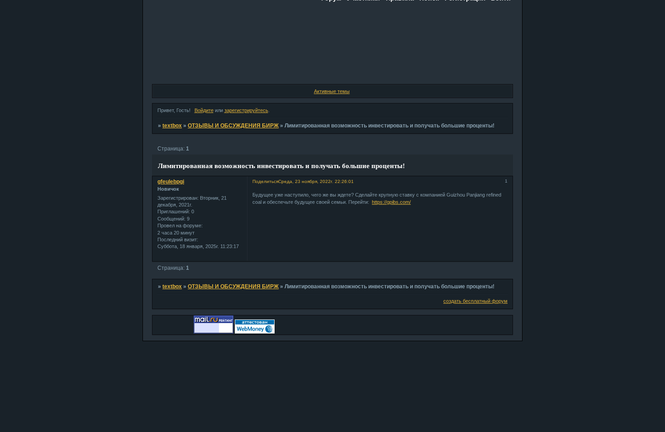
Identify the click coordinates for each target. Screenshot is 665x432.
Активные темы (332, 91)
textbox (172, 125)
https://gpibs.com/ (391, 202)
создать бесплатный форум (475, 301)
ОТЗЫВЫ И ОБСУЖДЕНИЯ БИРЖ (233, 125)
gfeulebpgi (170, 181)
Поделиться (265, 181)
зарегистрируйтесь (246, 110)
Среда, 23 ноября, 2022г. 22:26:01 (316, 181)
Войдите (204, 110)
